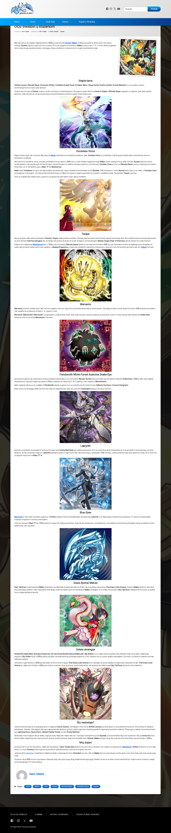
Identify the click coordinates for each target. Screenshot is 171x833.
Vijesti (17, 22)
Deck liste (50, 22)
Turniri (32, 22)
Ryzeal (68, 43)
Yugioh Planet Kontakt (88, 814)
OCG (45, 786)
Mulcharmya (38, 245)
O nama (38, 814)
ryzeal (54, 786)
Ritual (53, 155)
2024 (28, 786)
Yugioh (96, 786)
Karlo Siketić (54, 31)
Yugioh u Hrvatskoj (87, 22)
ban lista (30, 753)
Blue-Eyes (18, 517)
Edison (65, 22)
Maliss (74, 43)
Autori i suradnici (59, 814)
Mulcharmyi (127, 747)
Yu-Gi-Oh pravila (18, 814)
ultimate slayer (67, 786)
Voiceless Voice (83, 786)
